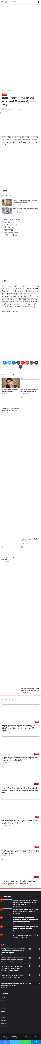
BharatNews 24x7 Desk (9, 109)
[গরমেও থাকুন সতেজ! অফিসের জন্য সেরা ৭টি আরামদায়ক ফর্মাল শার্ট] (7, 210)
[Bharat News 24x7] (10, 2)
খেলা (2, 1014)
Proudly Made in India (32, 1037)
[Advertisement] (20, 25)
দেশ (2, 1006)
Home (4, 90)
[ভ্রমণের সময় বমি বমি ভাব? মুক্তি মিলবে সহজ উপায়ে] (30, 467)
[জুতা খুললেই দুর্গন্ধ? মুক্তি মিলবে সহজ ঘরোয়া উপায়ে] (11, 551)
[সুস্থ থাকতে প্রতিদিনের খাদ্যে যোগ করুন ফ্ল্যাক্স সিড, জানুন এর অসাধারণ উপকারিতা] (30, 616)
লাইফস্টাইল (9, 90)
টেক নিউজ (3, 1020)
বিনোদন (3, 1026)
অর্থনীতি (3, 1017)
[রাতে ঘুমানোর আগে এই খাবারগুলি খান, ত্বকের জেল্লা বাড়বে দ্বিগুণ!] (11, 383)
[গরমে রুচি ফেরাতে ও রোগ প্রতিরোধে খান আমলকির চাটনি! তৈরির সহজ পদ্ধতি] (11, 402)
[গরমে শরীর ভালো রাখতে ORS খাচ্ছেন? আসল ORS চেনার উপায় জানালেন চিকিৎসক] (7, 202)
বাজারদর (3, 1011)
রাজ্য (2, 1003)
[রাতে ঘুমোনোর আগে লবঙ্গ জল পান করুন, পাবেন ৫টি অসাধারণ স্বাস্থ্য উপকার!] (30, 383)
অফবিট (2, 1029)
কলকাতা (3, 997)
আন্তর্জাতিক (4, 1009)
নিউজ (2, 1000)
